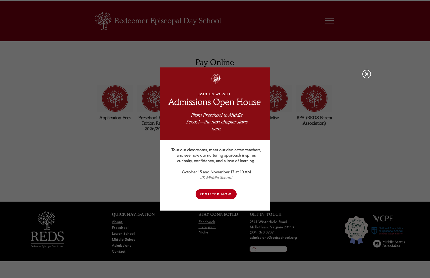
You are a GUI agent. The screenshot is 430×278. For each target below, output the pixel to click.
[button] (366, 74)
